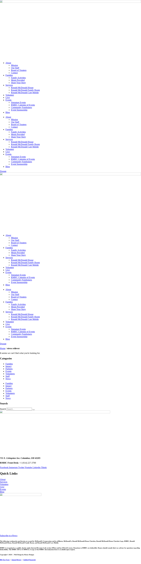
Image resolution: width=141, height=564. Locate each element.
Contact (14, 73)
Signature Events (18, 102)
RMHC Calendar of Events (23, 105)
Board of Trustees (18, 70)
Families (9, 75)
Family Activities (18, 78)
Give (8, 97)
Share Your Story (18, 82)
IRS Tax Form (5, 560)
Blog (8, 112)
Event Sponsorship (19, 110)
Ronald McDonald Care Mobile (25, 92)
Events (8, 100)
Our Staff (15, 68)
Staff (8, 376)
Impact (8, 366)
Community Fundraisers (21, 107)
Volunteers (10, 374)
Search (3, 409)
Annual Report (16, 560)
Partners (9, 369)
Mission (14, 65)
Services (9, 85)
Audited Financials (29, 560)
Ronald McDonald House (22, 87)
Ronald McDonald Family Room (25, 90)
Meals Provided (18, 80)
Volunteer (10, 95)
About (8, 63)
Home (2, 348)
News (8, 379)
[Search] (33, 409)
